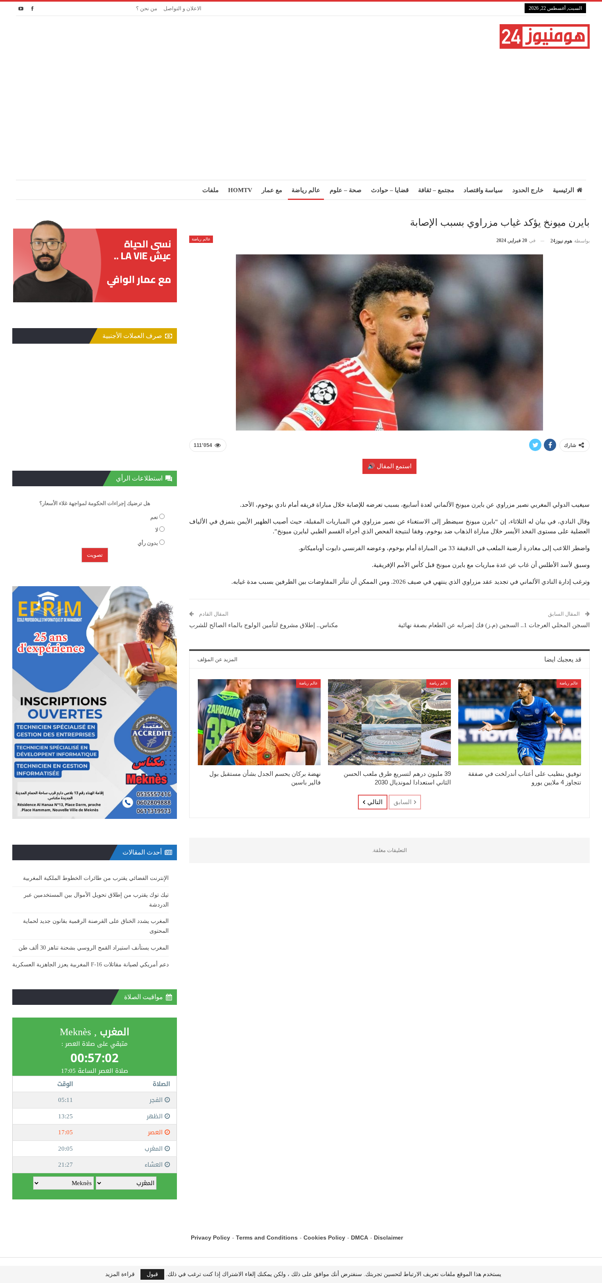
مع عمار (272, 190)
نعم (154, 517)
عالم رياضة (306, 190)
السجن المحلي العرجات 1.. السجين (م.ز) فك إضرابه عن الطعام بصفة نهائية (494, 625)
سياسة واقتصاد (483, 190)
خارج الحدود (527, 190)
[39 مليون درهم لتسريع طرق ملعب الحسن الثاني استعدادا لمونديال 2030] (389, 722)
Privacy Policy (210, 1237)
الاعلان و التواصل (182, 8)
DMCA (359, 1237)
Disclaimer (388, 1237)
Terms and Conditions (267, 1237)
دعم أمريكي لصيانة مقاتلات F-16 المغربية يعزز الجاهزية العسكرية (90, 964)
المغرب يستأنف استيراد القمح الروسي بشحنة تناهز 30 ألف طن (93, 948)
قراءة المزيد (120, 1274)
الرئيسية (563, 190)
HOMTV (240, 190)
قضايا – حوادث (390, 190)
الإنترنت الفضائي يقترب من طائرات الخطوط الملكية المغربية (96, 878)
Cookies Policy (324, 1237)
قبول (152, 1274)
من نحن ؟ (146, 8)
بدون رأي (148, 543)
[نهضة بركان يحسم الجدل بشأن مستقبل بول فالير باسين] (259, 722)
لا (156, 530)
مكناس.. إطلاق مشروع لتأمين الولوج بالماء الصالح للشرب (263, 625)
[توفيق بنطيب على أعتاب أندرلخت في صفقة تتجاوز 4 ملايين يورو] (519, 722)
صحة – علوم (346, 190)
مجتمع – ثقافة (436, 190)
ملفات (210, 190)
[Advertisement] (301, 110)
